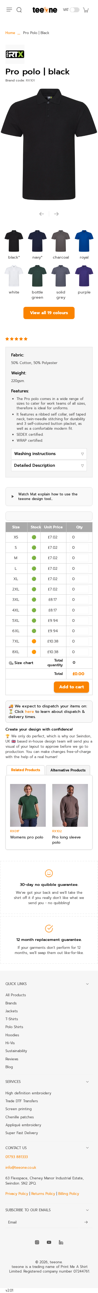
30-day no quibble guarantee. (49, 885)
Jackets (11, 1011)
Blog (9, 1066)
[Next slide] (56, 214)
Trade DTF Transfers (21, 1100)
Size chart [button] (23, 663)
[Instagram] (37, 1242)
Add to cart (71, 687)
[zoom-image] (49, 145)
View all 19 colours (49, 313)
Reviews (11, 1058)
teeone (56, 1262)
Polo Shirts (14, 1026)
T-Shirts (11, 1018)
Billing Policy (68, 1193)
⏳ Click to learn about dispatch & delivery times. (46, 714)
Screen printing (18, 1108)
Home (10, 32)
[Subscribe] (86, 1222)
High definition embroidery (28, 1093)
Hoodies (12, 1034)
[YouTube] (49, 1242)
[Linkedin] (61, 1242)
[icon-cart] (85, 9)
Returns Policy (43, 1193)
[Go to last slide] (42, 214)
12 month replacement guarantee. (49, 940)
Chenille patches (19, 1117)
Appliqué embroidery (23, 1124)
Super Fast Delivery (21, 1132)
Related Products (25, 770)
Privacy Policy (17, 1193)
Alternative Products (67, 770)
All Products (15, 994)
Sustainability (16, 1050)
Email (12, 1222)
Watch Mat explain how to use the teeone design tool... (48, 496)
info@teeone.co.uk (20, 1167)
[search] (19, 9)
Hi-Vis (10, 1042)
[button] (17, 338)
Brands (11, 1003)
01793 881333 (16, 1156)
